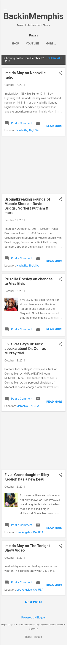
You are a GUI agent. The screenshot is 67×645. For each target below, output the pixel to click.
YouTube (32, 43)
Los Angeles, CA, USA (30, 532)
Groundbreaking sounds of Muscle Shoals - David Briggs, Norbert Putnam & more (27, 206)
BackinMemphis (33, 16)
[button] (60, 73)
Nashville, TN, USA (28, 130)
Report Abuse (33, 636)
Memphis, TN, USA (28, 406)
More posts (33, 602)
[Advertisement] (33, 165)
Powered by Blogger (33, 617)
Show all (55, 58)
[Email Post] (38, 124)
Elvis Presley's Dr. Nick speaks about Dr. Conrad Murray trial (25, 348)
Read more (54, 126)
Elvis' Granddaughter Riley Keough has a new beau (26, 476)
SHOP (15, 43)
